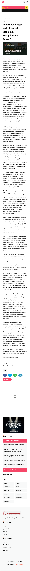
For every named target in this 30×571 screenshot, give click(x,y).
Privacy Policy (11, 561)
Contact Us (21, 559)
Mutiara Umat (19, 564)
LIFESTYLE (6, 501)
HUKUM (6, 494)
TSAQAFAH (19, 497)
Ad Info (5, 542)
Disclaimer (19, 561)
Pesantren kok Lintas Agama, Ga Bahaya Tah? (14, 445)
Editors (5, 531)
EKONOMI (18, 490)
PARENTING (7, 497)
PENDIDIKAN (19, 494)
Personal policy (7, 547)
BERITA (18, 487)
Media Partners (7, 545)
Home (7, 559)
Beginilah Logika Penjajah (11, 440)
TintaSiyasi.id (6, 59)
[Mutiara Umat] (9, 7)
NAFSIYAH (6, 490)
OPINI (8, 18)
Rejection (5, 550)
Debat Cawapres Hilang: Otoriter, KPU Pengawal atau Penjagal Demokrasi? (13, 450)
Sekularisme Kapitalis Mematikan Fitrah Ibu (14, 460)
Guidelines (5, 534)
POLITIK (18, 483)
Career (4, 526)
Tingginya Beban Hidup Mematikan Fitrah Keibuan (14, 465)
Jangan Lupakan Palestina (10, 470)
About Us (14, 559)
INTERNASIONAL (8, 487)
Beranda (4, 18)
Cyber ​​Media (6, 529)
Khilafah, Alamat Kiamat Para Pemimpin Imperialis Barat (14, 456)
